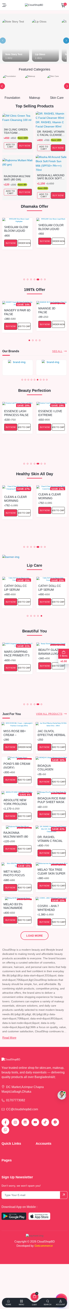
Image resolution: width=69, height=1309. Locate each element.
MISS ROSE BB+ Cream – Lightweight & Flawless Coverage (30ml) (16, 732)
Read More (9, 1037)
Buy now (24, 146)
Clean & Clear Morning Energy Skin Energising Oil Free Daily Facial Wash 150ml (16, 498)
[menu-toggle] (4, 5)
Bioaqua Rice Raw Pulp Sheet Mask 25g (52, 800)
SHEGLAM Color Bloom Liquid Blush (51, 226)
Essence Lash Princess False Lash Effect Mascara (16, 412)
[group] (17, 367)
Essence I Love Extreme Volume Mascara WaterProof (50, 412)
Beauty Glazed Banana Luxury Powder (50, 651)
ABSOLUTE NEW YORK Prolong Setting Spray (15, 801)
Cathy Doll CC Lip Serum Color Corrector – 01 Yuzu (16, 587)
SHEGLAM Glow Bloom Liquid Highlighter (16, 228)
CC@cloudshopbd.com (22, 1109)
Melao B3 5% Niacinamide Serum (13, 906)
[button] (24, 279)
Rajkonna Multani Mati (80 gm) (17, 178)
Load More (34, 935)
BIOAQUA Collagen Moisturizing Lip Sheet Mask (51, 767)
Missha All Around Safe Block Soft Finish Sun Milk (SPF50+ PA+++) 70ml (51, 177)
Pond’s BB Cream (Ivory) (16, 765)
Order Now (24, 243)
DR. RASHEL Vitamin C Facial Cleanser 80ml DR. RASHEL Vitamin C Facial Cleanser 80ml (50, 133)
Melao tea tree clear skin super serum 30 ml (51, 871)
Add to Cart (24, 427)
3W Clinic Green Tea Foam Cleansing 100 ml (16, 131)
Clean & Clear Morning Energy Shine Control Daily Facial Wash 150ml (49, 496)
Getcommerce (43, 1245)
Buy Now (11, 243)
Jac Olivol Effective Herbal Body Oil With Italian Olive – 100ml (51, 732)
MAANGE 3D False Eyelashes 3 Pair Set (14, 310)
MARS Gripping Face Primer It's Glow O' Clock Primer (17, 653)
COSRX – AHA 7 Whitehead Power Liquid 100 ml (51, 907)
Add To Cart (10, 145)
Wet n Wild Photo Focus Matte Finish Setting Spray (14, 873)
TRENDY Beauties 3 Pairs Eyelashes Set (51, 310)
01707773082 (15, 1100)
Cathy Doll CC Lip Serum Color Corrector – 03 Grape (50, 587)
